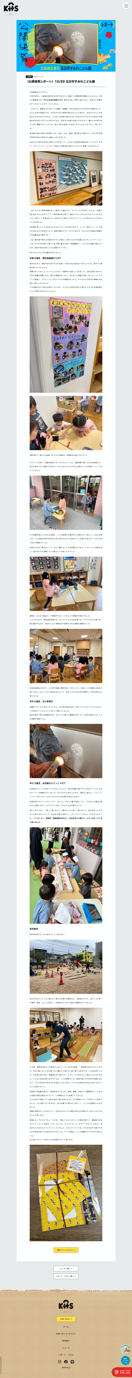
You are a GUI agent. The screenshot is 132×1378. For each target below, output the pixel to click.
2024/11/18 (38, 77)
